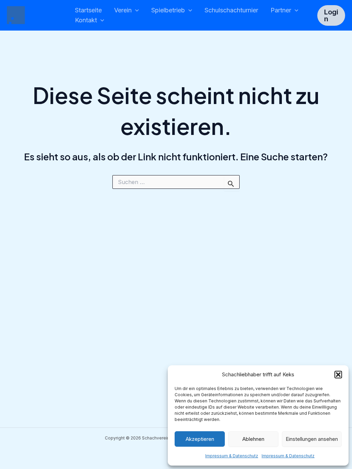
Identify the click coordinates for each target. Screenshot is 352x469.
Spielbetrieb (168, 10)
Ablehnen (253, 439)
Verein (123, 10)
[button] (338, 374)
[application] (135, 10)
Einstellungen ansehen (312, 439)
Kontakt (86, 20)
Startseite (88, 10)
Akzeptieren (200, 439)
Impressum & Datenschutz (231, 455)
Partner (281, 10)
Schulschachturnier (231, 10)
